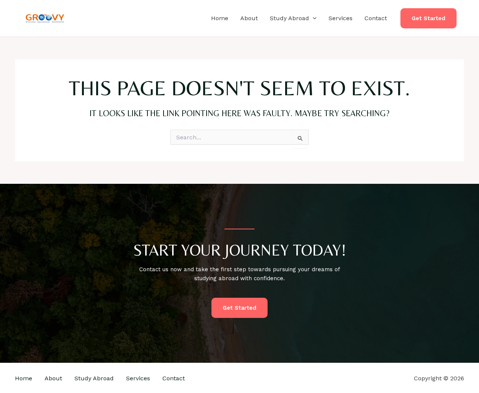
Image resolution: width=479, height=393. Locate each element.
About (249, 18)
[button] (313, 18)
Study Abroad (289, 18)
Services (341, 18)
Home (219, 18)
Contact (375, 18)
